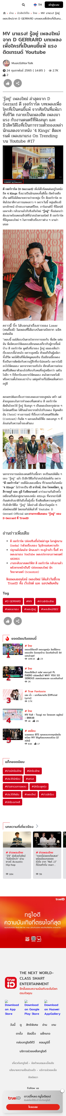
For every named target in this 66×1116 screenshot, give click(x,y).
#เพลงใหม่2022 (49, 609)
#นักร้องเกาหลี (12, 802)
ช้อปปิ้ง (31, 1033)
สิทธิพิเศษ (32, 1024)
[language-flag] (35, 4)
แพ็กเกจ (45, 1033)
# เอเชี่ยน (30, 731)
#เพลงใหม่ (30, 794)
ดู (21, 1024)
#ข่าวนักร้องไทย (45, 601)
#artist (30, 779)
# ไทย (28, 646)
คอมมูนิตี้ (44, 1042)
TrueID (10, 5)
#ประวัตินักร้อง (12, 779)
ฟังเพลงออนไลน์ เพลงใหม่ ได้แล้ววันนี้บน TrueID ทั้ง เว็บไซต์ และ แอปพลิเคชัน (33, 581)
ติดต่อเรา (33, 1077)
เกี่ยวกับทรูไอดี (20, 1063)
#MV (29, 601)
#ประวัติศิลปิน (12, 794)
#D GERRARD (13, 601)
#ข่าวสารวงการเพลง (15, 786)
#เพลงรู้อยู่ (30, 609)
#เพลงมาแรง (12, 609)
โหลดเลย (33, 1107)
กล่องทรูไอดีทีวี (25, 1042)
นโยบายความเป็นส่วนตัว (22, 1070)
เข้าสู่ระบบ (54, 5)
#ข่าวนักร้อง (47, 794)
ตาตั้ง (19, 1033)
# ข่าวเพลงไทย (14, 852)
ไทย (35, 13)
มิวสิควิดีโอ (23, 13)
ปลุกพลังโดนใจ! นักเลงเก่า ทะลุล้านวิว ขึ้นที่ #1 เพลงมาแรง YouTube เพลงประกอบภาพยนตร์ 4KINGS (36, 554)
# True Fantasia (35, 691)
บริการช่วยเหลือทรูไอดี (33, 1051)
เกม (54, 1024)
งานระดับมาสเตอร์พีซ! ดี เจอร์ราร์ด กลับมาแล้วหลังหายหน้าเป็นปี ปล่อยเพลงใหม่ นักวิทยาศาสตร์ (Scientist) (36, 567)
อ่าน (11, 13)
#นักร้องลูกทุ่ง (39, 786)
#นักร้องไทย (33, 771)
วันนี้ (12, 1024)
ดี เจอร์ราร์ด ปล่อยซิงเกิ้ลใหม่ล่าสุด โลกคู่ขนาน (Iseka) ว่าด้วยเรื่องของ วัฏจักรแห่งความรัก (36, 543)
